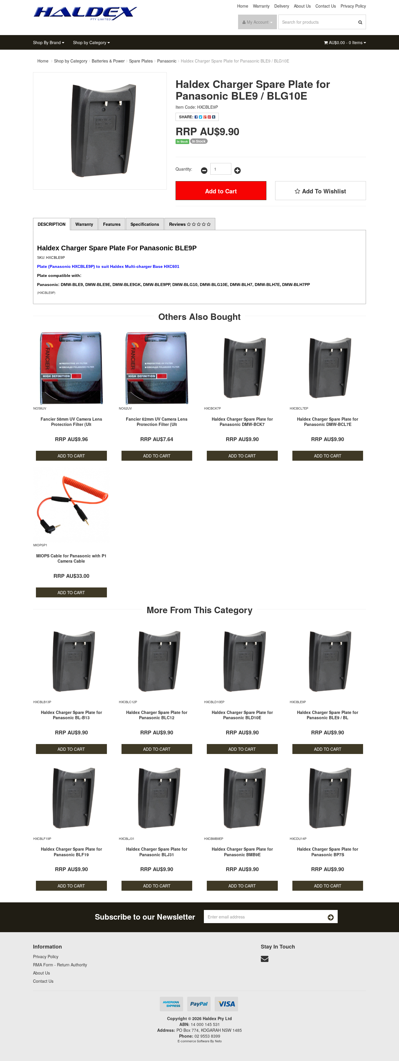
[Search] (360, 22)
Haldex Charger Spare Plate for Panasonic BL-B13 (71, 714)
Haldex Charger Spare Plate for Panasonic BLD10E (242, 714)
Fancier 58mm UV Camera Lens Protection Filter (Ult (71, 421)
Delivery (281, 6)
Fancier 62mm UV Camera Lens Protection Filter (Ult (157, 421)
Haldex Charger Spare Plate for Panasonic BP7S (327, 851)
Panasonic (166, 61)
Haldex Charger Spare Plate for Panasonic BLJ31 (156, 851)
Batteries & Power (108, 61)
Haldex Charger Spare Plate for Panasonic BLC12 (156, 714)
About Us (302, 6)
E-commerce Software (193, 1041)
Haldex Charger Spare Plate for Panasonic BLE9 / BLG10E (235, 61)
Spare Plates (141, 61)
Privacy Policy (353, 6)
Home (242, 6)
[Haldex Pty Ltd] (85, 13)
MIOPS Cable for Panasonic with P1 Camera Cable (71, 558)
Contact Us (325, 6)
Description (51, 224)
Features (112, 224)
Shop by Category (90, 42)
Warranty (261, 6)
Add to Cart (221, 191)
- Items (346, 42)
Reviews (178, 224)
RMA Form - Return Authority (60, 965)
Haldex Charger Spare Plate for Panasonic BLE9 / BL (327, 714)
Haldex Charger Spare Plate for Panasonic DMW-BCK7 (242, 421)
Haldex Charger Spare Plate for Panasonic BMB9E (242, 851)
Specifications (145, 224)
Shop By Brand (47, 42)
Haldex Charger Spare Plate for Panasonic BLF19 (71, 851)
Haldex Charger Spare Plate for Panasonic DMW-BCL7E (327, 421)
